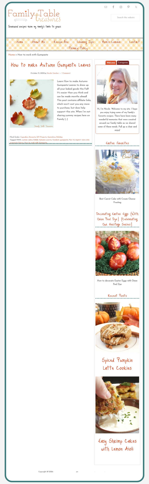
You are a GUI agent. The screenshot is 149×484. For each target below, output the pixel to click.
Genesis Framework (86, 472)
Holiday (59, 137)
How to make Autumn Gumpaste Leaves (50, 64)
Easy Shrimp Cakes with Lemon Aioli (117, 444)
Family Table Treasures (34, 21)
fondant (56, 140)
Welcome (111, 63)
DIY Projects (42, 137)
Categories (123, 63)
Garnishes (51, 137)
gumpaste (64, 140)
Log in (108, 472)
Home (11, 55)
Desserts (32, 137)
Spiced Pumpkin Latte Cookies (117, 363)
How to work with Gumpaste (35, 143)
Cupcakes (24, 137)
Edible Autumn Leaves (42, 140)
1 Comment (66, 73)
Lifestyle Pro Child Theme (65, 472)
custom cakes (27, 140)
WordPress (100, 472)
